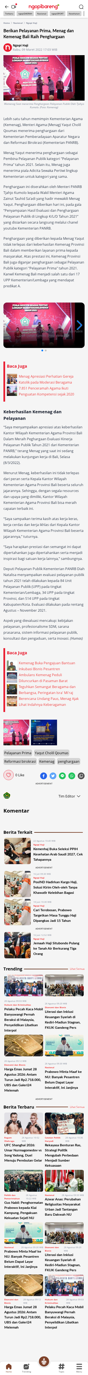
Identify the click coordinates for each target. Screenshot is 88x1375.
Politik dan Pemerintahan (12, 1197)
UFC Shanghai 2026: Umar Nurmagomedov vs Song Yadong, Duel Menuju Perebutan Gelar (23, 1153)
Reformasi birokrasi (20, 761)
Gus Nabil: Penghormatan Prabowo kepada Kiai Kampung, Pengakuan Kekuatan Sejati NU (23, 1210)
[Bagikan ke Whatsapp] (72, 776)
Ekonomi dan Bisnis (55, 1007)
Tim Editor (67, 796)
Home (6, 22)
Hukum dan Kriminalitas (17, 1004)
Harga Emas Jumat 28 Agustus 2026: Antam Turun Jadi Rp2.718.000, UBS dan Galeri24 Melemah (22, 1080)
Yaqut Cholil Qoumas (52, 753)
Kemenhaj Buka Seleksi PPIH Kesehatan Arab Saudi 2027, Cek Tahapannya (58, 854)
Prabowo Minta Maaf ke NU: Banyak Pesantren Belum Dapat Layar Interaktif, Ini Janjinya (22, 1259)
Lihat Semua (77, 969)
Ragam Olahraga (9, 1139)
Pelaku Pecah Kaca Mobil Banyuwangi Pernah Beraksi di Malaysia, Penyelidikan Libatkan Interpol (23, 1020)
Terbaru (9, 13)
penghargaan (68, 761)
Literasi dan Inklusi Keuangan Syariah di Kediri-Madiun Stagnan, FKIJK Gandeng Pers (63, 1262)
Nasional (41, 13)
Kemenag (46, 761)
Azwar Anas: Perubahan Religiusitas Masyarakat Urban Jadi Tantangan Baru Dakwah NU (63, 1207)
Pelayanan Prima (17, 753)
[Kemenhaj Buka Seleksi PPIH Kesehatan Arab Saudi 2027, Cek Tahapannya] (17, 851)
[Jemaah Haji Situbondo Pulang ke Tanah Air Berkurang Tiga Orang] (17, 945)
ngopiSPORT (57, 13)
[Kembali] (6, 6)
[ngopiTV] (13, 6)
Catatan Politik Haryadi (52, 1139)
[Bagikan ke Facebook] (44, 776)
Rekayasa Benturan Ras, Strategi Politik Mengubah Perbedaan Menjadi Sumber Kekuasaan (63, 1155)
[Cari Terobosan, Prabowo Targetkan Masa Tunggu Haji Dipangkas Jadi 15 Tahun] (17, 912)
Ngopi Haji (31, 22)
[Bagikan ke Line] (63, 776)
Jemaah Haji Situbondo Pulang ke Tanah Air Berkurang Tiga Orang (56, 949)
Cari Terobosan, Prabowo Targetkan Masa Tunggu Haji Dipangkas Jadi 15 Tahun (54, 915)
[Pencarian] (81, 6)
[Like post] (8, 775)
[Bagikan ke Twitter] (53, 776)
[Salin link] (81, 776)
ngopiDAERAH (25, 13)
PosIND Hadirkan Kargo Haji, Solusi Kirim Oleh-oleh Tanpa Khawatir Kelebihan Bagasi (55, 887)
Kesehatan (74, 13)
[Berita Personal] (44, 1361)
